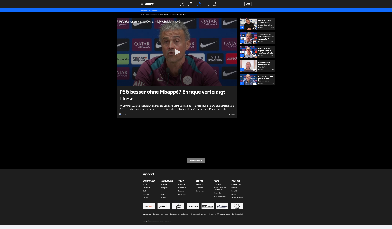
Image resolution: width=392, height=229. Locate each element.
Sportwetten (218, 193)
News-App (199, 184)
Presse (233, 194)
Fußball (145, 184)
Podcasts (181, 191)
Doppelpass (182, 194)
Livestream (182, 188)
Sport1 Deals (200, 191)
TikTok (163, 194)
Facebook (164, 184)
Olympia (145, 197)
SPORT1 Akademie (220, 196)
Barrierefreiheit (237, 214)
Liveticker (199, 188)
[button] (177, 51)
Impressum (147, 214)
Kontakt (234, 191)
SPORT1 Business (237, 197)
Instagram (164, 188)
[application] (177, 52)
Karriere (234, 188)
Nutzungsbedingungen (198, 214)
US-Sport (146, 194)
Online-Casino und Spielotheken (220, 189)
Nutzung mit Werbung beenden (219, 214)
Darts (144, 191)
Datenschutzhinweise (160, 214)
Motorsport (146, 188)
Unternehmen (236, 184)
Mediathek (181, 184)
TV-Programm (218, 184)
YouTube (163, 197)
